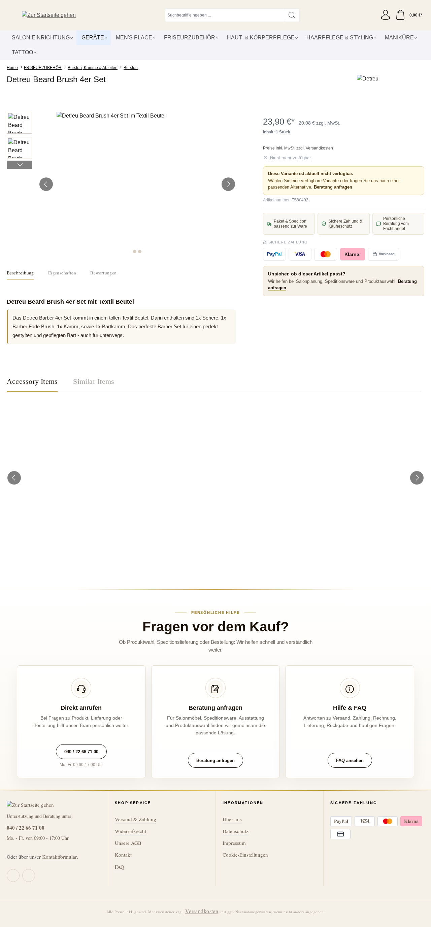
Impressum (234, 842)
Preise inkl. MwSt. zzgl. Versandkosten (298, 148)
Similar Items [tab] (93, 381)
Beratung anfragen (333, 187)
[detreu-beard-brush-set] (137, 184)
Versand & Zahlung (135, 819)
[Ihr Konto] (385, 15)
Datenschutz (235, 831)
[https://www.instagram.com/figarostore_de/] (28, 875)
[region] (121, 184)
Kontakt (123, 854)
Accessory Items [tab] (32, 381)
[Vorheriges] (46, 184)
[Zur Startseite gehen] (49, 15)
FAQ (119, 866)
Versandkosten (202, 911)
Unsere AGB (128, 842)
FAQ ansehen (350, 760)
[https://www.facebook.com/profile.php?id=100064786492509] (13, 875)
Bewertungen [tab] (103, 273)
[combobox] (225, 15)
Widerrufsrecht (130, 831)
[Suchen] (292, 15)
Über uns (232, 819)
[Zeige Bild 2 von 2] (139, 251)
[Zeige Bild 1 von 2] (134, 251)
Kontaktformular (59, 856)
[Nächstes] (228, 184)
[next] (417, 478)
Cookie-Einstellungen (245, 854)
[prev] (14, 478)
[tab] (20, 273)
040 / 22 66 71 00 (81, 751)
